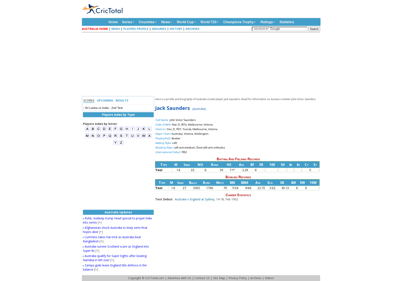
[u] (132, 138)
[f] (115, 131)
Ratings (266, 21)
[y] (115, 144)
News (165, 21)
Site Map (219, 278)
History (176, 29)
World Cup (185, 21)
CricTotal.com (154, 278)
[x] (149, 138)
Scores (88, 100)
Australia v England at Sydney (194, 199)
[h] (127, 131)
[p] (104, 138)
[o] (98, 138)
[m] (87, 138)
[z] (121, 144)
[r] (115, 138)
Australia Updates (118, 212)
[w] (144, 138)
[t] (127, 138)
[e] (110, 131)
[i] (132, 131)
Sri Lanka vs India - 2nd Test (104, 107)
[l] (149, 131)
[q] (110, 138)
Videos (269, 278)
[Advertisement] (202, 65)
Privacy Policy (237, 278)
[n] (93, 138)
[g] (121, 131)
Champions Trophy (238, 21)
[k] (144, 131)
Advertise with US (179, 278)
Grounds (159, 29)
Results (122, 100)
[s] (121, 138)
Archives (193, 29)
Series (127, 21)
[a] (87, 131)
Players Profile (135, 29)
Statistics (287, 21)
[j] (138, 131)
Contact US (202, 278)
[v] (138, 138)
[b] (93, 131)
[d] (104, 131)
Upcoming (105, 100)
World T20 (208, 21)
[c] (98, 131)
